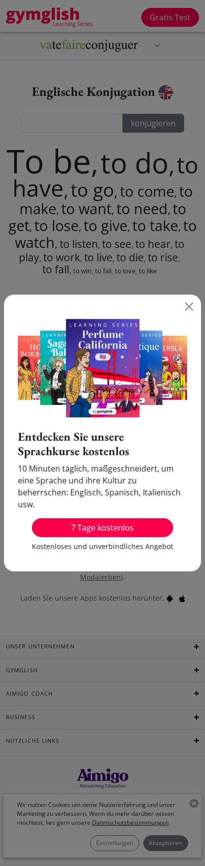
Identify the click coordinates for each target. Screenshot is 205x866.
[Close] (189, 307)
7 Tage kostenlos (102, 527)
